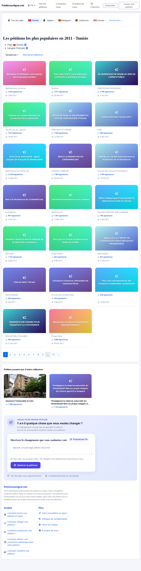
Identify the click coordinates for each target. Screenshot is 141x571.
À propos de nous (78, 5)
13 (53, 354)
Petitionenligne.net (13, 5)
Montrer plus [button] (114, 20)
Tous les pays (18, 20)
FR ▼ (33, 5)
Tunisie (36, 20)
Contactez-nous (61, 5)
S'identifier (110, 5)
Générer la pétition (27, 465)
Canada (101, 20)
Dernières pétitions (33, 54)
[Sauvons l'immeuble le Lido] (25, 390)
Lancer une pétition (129, 5)
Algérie (51, 20)
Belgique (67, 20)
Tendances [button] (11, 54)
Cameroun (84, 20)
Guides (8, 507)
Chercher (95, 7)
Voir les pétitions (43, 5)
